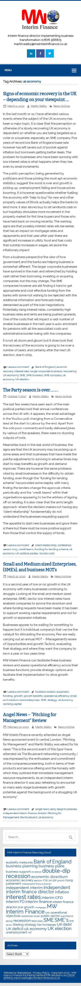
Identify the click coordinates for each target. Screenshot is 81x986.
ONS (47, 913)
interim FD (15, 901)
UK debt (64, 924)
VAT (30, 932)
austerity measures (19, 862)
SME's (62, 920)
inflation (62, 892)
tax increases (46, 924)
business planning (22, 866)
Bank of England (45, 366)
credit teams (26, 549)
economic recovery (19, 880)
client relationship (46, 545)
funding (8, 695)
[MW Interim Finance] (40, 31)
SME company (53, 375)
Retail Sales (37, 921)
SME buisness (34, 375)
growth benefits (33, 695)
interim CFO (52, 897)
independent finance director (36, 884)
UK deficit (14, 928)
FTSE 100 (47, 880)
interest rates (21, 371)
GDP (54, 880)
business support (18, 871)
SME (22, 375)
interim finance (38, 901)
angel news (42, 809)
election (38, 880)
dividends (36, 872)
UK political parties (26, 553)
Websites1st (24, 972)
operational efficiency (56, 695)
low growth (26, 907)
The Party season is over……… (30, 390)
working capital (12, 703)
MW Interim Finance (31, 909)
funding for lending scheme (51, 549)
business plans (51, 866)
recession (22, 920)
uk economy (65, 699)
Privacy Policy (41, 972)
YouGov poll (46, 553)
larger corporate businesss (46, 371)
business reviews (45, 691)
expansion (63, 691)
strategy (52, 699)
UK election (22, 379)
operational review (30, 916)
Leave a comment (18, 366)
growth (18, 695)
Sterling (18, 924)
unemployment (16, 932)
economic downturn (49, 876)
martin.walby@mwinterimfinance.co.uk (36, 977)
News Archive (61, 105)
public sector (50, 916)
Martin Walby (39, 105)
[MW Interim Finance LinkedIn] (31, 53)
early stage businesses (63, 809)
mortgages (40, 907)
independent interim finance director (25, 813)
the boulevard (28, 817)
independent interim (24, 887)
